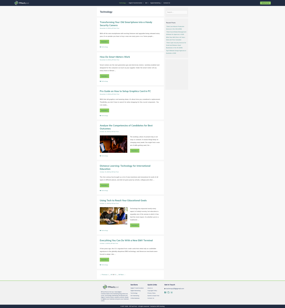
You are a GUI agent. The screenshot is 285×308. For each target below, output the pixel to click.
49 (111, 275)
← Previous (103, 275)
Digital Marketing (155, 3)
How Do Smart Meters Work (115, 56)
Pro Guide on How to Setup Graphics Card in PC (125, 91)
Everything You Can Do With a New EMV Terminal (126, 240)
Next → (123, 275)
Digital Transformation (135, 3)
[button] (265, 3)
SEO (146, 3)
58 (119, 275)
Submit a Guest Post (153, 296)
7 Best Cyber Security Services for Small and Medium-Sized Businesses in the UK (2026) (176, 45)
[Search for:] (176, 12)
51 (115, 275)
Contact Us (166, 3)
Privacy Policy (151, 293)
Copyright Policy (152, 290)
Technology (122, 3)
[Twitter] (168, 292)
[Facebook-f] (165, 292)
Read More (105, 41)
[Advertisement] (177, 76)
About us (150, 288)
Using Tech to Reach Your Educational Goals (123, 200)
